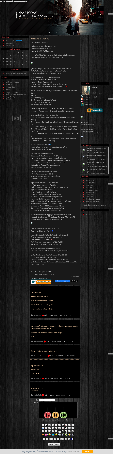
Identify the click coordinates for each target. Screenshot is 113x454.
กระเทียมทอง (90, 180)
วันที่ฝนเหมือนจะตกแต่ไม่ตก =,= (16, 74)
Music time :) (10, 43)
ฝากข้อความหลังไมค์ (90, 97)
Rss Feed (85, 99)
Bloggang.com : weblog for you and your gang (14, 1)
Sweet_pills (89, 185)
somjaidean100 (39, 341)
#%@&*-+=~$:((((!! (12, 92)
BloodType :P (10, 45)
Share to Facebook (63, 281)
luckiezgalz (38, 315)
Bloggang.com (90, 214)
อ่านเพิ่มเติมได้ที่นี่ (74, 451)
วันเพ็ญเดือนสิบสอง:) (12, 82)
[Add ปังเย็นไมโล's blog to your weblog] (95, 205)
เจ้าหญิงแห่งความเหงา (93, 199)
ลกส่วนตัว (89, 197)
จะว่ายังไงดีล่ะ (90, 183)
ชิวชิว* (8, 90)
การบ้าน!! (9, 85)
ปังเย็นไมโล (38, 395)
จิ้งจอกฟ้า (89, 187)
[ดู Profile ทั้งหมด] (96, 93)
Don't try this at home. (41, 356)
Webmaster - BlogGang (93, 201)
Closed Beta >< (10, 99)
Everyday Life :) (11, 41)
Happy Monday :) (11, 97)
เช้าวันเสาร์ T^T (10, 87)
